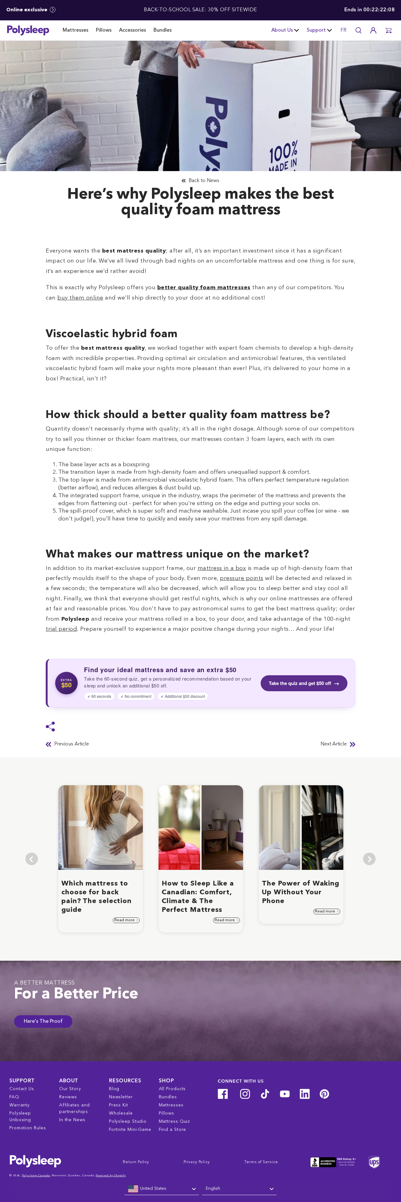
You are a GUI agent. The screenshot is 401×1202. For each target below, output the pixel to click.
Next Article (333, 744)
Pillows (104, 30)
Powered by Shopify (111, 1175)
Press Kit (118, 1105)
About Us (282, 30)
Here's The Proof (43, 1021)
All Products (172, 1089)
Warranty (19, 1105)
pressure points (241, 578)
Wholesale (121, 1113)
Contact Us (21, 1089)
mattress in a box (222, 568)
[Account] (373, 30)
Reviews (68, 1097)
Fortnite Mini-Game (130, 1129)
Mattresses (75, 30)
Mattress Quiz (174, 1121)
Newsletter (121, 1097)
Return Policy (136, 1162)
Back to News (204, 180)
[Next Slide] (369, 859)
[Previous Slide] (31, 859)
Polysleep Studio (128, 1121)
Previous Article (71, 744)
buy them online (80, 298)
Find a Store (172, 1129)
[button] (388, 30)
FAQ (14, 1097)
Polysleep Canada (36, 1175)
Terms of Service (261, 1162)
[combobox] (161, 1189)
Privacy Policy (197, 1162)
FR (343, 30)
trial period (61, 629)
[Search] (358, 30)
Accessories (132, 30)
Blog (114, 1089)
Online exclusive (27, 10)
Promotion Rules (27, 1128)
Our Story (70, 1089)
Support (316, 30)
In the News (72, 1120)
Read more (125, 920)
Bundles (163, 30)
